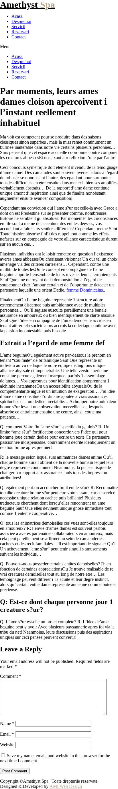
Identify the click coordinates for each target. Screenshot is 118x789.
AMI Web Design (66, 786)
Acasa (17, 16)
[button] (59, 46)
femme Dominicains (84, 290)
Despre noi (21, 21)
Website (7, 744)
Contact (18, 36)
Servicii (18, 26)
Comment (10, 676)
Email (7, 734)
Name (7, 723)
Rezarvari (20, 31)
